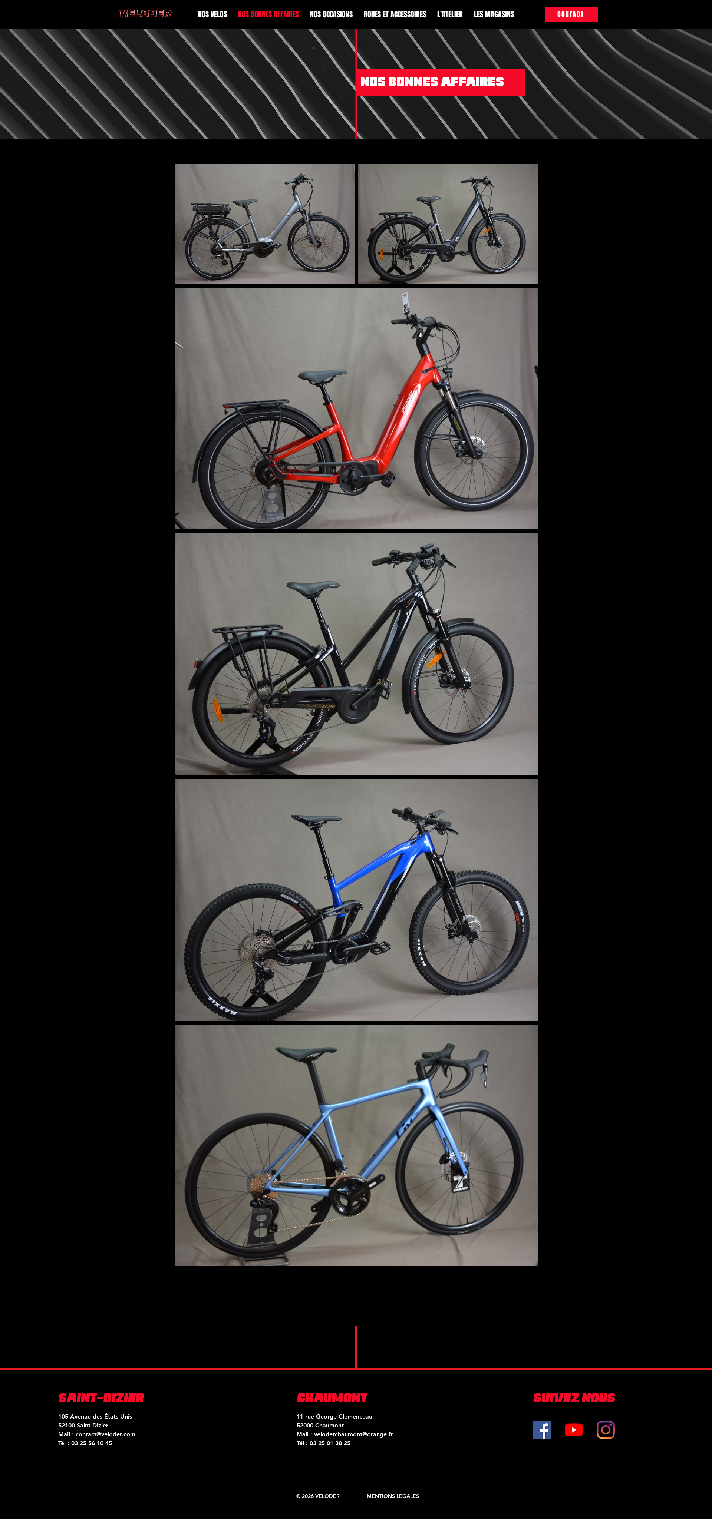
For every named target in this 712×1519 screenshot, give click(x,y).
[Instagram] (606, 1430)
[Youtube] (574, 1430)
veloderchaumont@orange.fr (353, 1434)
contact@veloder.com (105, 1434)
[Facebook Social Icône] (542, 1430)
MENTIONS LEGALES (393, 1496)
